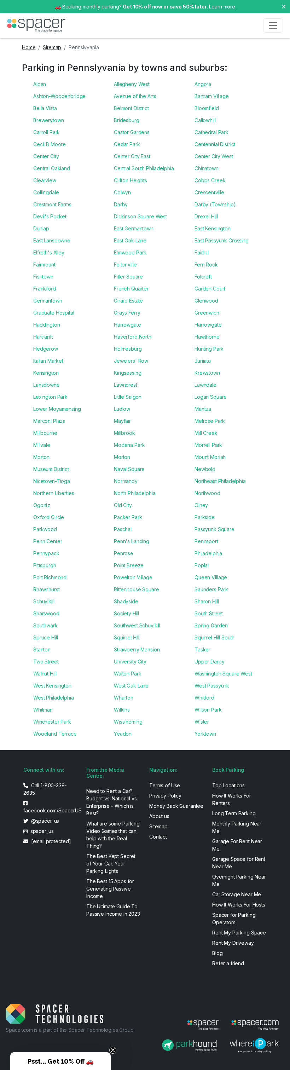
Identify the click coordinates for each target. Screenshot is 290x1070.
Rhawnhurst (46, 589)
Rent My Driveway (233, 943)
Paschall (123, 529)
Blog (217, 953)
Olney (201, 505)
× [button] (283, 6)
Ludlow (122, 409)
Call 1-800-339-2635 (45, 789)
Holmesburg (128, 349)
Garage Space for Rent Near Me (238, 862)
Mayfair (122, 421)
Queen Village (211, 577)
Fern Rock (206, 264)
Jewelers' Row (131, 361)
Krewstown (207, 373)
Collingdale (46, 192)
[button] (60, 1061)
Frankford (44, 289)
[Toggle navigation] (273, 25)
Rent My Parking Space (239, 933)
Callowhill (205, 120)
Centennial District (215, 144)
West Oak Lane (131, 686)
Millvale (41, 445)
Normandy (126, 481)
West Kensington (52, 686)
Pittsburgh (44, 565)
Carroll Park (46, 132)
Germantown (47, 301)
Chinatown (207, 168)
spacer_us (41, 831)
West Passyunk (212, 686)
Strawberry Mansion (137, 649)
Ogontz (41, 505)
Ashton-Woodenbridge (59, 96)
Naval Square (129, 469)
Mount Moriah (210, 457)
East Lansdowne (51, 240)
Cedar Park (127, 144)
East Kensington (213, 228)
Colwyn (122, 192)
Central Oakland (51, 168)
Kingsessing (127, 373)
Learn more (222, 7)
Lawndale (205, 385)
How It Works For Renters (231, 799)
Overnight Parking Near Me (239, 880)
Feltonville (125, 264)
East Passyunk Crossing (222, 240)
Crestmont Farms (52, 204)
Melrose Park (210, 421)
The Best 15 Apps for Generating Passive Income (110, 888)
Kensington (46, 373)
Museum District (51, 469)
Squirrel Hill (126, 637)
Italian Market (48, 361)
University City (130, 661)
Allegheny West (132, 84)
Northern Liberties (53, 493)
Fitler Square (128, 277)
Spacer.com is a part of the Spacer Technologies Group (70, 1030)
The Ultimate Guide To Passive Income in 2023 (113, 910)
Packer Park (128, 517)
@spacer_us (44, 821)
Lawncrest (125, 385)
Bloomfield (207, 108)
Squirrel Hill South (214, 637)
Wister (202, 722)
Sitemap (52, 47)
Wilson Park (208, 710)
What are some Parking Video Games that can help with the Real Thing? (113, 835)
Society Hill (126, 613)
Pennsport (206, 541)
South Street (209, 613)
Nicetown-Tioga (51, 481)
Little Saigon (127, 397)
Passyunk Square (214, 529)
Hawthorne (207, 337)
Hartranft (43, 337)
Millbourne (45, 433)
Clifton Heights (130, 180)
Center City (46, 156)
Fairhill (202, 252)
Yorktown (205, 734)
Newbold (205, 469)
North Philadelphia (134, 493)
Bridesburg (126, 120)
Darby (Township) (215, 204)
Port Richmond (49, 577)
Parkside (205, 517)
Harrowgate (127, 325)
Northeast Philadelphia (220, 481)
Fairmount (44, 264)
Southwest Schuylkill (137, 625)
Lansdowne (46, 385)
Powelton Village (133, 577)
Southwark (45, 625)
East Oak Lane (130, 240)
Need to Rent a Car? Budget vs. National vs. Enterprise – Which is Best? (112, 802)
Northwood (207, 493)
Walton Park (127, 674)
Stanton (42, 649)
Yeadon (123, 734)
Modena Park (129, 445)
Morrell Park (208, 445)
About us (159, 816)
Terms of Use (164, 785)
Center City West (214, 156)
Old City (123, 505)
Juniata (203, 361)
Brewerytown (48, 120)
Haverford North (132, 337)
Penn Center (47, 541)
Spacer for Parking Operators (233, 918)
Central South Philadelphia (144, 168)
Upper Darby (209, 661)
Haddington (46, 325)
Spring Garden (211, 625)
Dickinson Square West (140, 216)
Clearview (44, 180)
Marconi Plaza (49, 421)
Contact (158, 837)
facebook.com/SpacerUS (50, 810)
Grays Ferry (127, 313)
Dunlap (41, 228)
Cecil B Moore (49, 144)
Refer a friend (228, 963)
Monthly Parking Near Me (236, 827)
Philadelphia (208, 553)
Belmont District (131, 108)
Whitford (204, 698)
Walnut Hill (44, 674)
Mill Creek (206, 433)
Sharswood (46, 613)
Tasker (202, 649)
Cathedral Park (211, 132)
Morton (41, 457)
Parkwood (45, 529)
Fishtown (43, 277)
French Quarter (131, 289)
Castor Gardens (132, 132)
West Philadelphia (53, 698)
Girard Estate (128, 301)
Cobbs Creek (210, 180)
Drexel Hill (206, 216)
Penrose (123, 553)
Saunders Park (211, 589)
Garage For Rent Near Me (237, 845)
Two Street (46, 661)
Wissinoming (128, 722)
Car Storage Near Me (236, 894)
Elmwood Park (130, 252)
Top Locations (228, 785)
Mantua (203, 409)
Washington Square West (223, 674)
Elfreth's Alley (48, 252)
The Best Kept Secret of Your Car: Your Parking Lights (110, 863)
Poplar (202, 565)
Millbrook (124, 433)
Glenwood (206, 301)
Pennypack (46, 553)
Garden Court (210, 289)
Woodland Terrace (55, 734)
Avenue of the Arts (135, 96)
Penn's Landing (131, 541)
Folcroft (203, 277)
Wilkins (122, 710)
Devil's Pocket (49, 216)
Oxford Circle (48, 517)
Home (28, 47)
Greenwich (207, 313)
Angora (203, 84)
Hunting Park (209, 349)
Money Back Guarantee (176, 806)
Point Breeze (129, 565)
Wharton (123, 698)
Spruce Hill (45, 637)
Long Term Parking (234, 813)
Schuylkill (43, 601)
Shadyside (126, 601)
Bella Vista (45, 108)
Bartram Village (212, 96)
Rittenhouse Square (136, 589)
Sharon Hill (207, 601)
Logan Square (211, 397)
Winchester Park (52, 722)
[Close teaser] (112, 1050)
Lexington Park (50, 397)
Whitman (43, 710)
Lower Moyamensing (57, 409)
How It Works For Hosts (238, 905)
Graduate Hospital (53, 313)
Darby (121, 204)
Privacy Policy (165, 796)
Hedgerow (45, 349)
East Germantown (133, 228)
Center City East (132, 156)
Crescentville (209, 192)
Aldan (39, 84)
